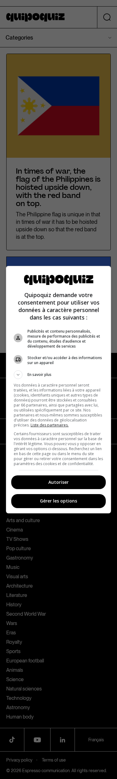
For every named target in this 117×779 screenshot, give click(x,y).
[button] (59, 374)
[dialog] (58, 389)
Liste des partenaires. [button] (50, 425)
